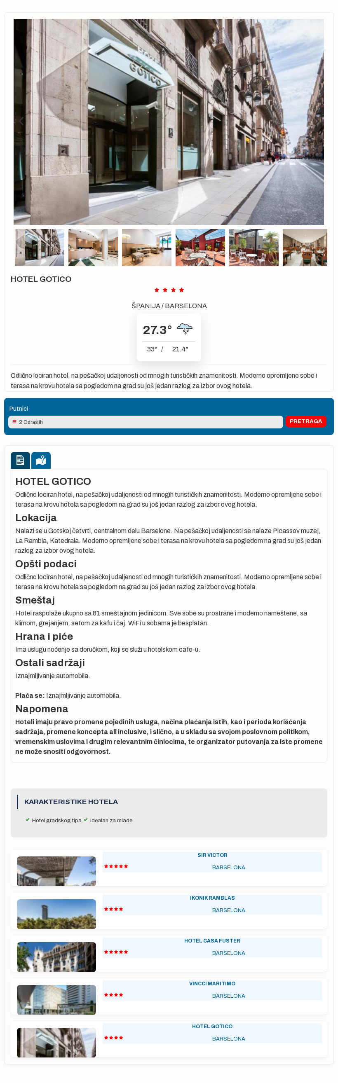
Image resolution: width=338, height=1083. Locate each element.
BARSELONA (186, 305)
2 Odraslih (31, 422)
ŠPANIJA (145, 305)
